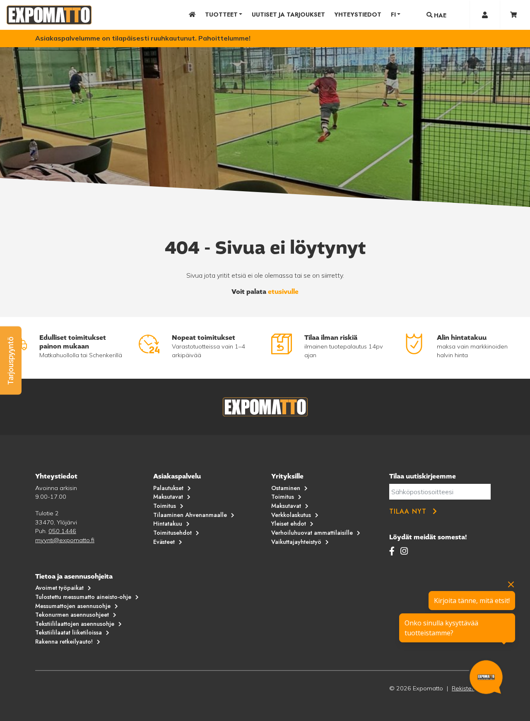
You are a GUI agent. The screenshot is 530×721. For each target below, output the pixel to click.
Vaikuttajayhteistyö (296, 542)
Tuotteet (221, 14)
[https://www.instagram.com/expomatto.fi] (404, 551)
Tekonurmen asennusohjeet (72, 614)
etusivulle (283, 291)
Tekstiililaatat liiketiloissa (68, 632)
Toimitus (164, 506)
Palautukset (168, 488)
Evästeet (164, 542)
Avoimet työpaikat (59, 588)
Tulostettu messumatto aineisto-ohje (83, 597)
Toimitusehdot (172, 533)
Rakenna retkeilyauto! (64, 641)
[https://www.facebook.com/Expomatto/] (393, 551)
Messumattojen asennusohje (73, 606)
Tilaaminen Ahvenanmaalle (190, 515)
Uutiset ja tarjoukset (288, 14)
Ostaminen (285, 488)
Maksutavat (168, 497)
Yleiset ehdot (288, 523)
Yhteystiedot (357, 14)
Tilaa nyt (407, 511)
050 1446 (62, 531)
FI (393, 14)
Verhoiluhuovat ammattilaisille (312, 533)
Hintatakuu (167, 523)
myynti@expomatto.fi (64, 540)
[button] (11, 361)
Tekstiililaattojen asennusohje (74, 624)
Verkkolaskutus (291, 515)
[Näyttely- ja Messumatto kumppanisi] (49, 15)
